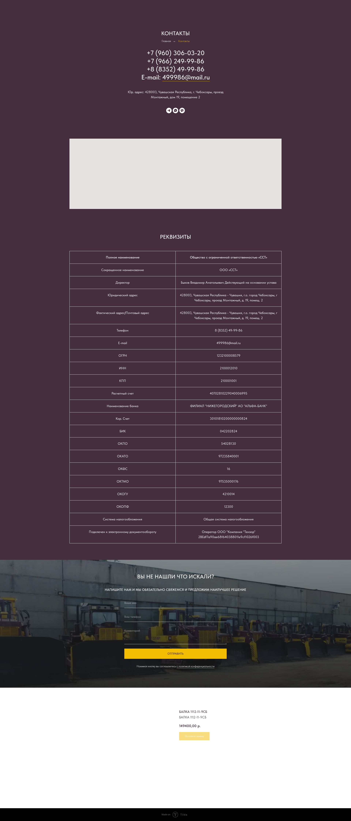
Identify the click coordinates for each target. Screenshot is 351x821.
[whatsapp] (175, 110)
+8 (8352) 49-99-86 (175, 69)
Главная (166, 41)
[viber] (182, 110)
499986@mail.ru (186, 77)
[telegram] (169, 110)
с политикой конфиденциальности (195, 666)
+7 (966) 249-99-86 (175, 61)
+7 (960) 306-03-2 (174, 53)
